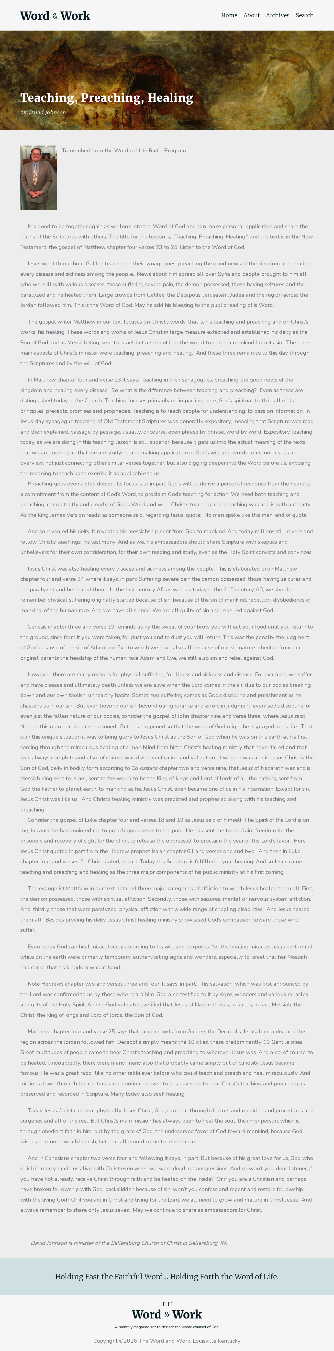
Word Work (55, 16)
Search (305, 15)
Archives (277, 15)
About (252, 15)
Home (229, 15)
